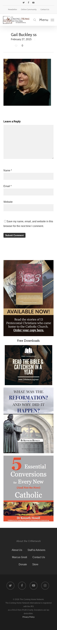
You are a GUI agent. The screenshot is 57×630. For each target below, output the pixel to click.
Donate (23, 564)
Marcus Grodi (19, 557)
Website (8, 201)
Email (7, 186)
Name (7, 170)
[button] (46, 19)
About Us (17, 550)
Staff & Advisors (36, 550)
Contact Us (38, 557)
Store (35, 564)
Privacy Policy (28, 617)
